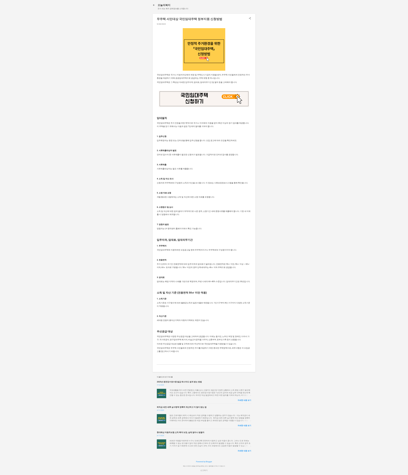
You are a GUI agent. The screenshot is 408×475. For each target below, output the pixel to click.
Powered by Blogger (204, 462)
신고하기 (204, 470)
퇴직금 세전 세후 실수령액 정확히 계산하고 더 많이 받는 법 (182, 407)
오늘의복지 (164, 5)
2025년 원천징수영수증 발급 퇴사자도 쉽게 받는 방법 (179, 382)
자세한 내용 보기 (244, 400)
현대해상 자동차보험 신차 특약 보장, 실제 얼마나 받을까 (180, 432)
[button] (250, 18)
